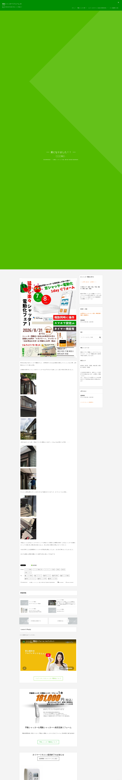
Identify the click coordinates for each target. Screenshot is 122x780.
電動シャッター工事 (53, 578)
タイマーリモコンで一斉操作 (35, 603)
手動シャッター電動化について (48, 742)
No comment (61, 582)
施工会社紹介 (71, 733)
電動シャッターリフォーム (31, 578)
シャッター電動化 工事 (38, 569)
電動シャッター (28, 572)
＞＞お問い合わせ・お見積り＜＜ (88, 282)
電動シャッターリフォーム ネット (12, 4)
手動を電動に (56, 575)
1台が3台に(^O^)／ (60, 611)
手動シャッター (47, 575)
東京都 (58, 569)
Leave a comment (70, 582)
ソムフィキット (47, 569)
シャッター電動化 (60, 156)
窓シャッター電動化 (65, 575)
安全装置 (64, 733)
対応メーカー (34, 733)
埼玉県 (53, 569)
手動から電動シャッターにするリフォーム (50, 733)
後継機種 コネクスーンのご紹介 (48, 758)
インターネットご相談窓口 (86, 402)
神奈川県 (63, 569)
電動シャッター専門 (42, 578)
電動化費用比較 (26, 733)
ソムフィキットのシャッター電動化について (48, 678)
